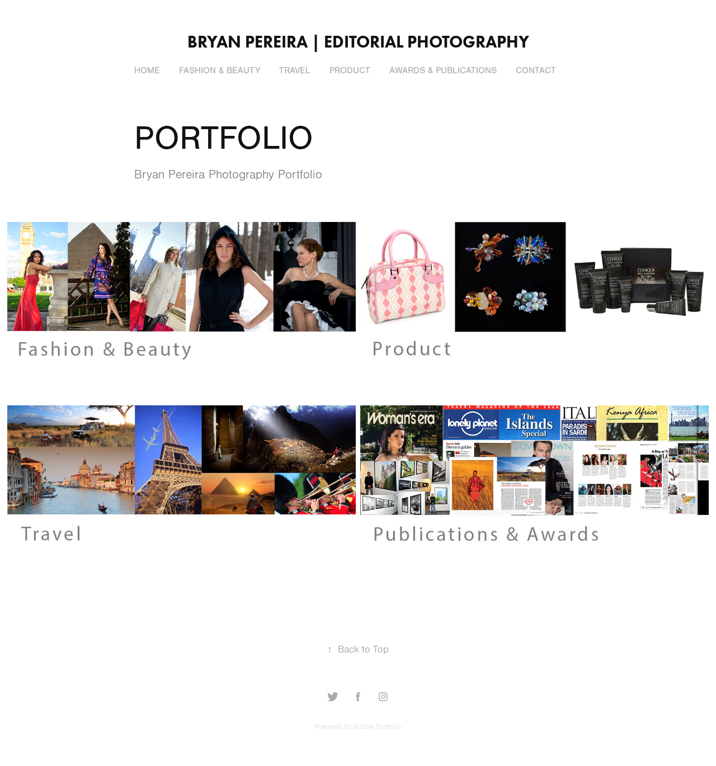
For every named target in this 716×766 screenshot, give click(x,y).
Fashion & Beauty (219, 70)
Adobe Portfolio (377, 727)
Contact (536, 70)
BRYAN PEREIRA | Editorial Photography (358, 41)
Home (147, 70)
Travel (294, 70)
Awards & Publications (443, 70)
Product (349, 70)
